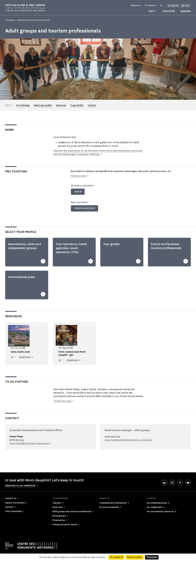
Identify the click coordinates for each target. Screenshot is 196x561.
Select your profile (43, 105)
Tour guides (111, 244)
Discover (169, 11)
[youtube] (188, 483)
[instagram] (172, 483)
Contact (92, 105)
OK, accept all (116, 557)
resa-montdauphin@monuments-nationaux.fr (129, 439)
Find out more (78, 175)
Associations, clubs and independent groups (24, 246)
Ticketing (174, 6)
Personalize (151, 557)
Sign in (78, 191)
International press (21, 277)
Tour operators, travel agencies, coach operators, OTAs (71, 248)
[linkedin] (164, 483)
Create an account (85, 208)
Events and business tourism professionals (166, 246)
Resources (61, 105)
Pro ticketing (23, 105)
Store (186, 6)
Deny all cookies (134, 557)
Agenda (186, 11)
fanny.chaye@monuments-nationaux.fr (30, 443)
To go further (77, 105)
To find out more (62, 401)
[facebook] (180, 483)
